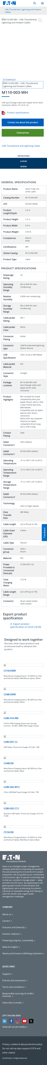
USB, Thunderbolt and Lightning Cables (21, 145)
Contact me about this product (23, 122)
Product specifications (18, 112)
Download (10, 79)
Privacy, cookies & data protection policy (22, 1044)
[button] (23, 133)
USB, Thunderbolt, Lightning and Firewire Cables (23, 10)
